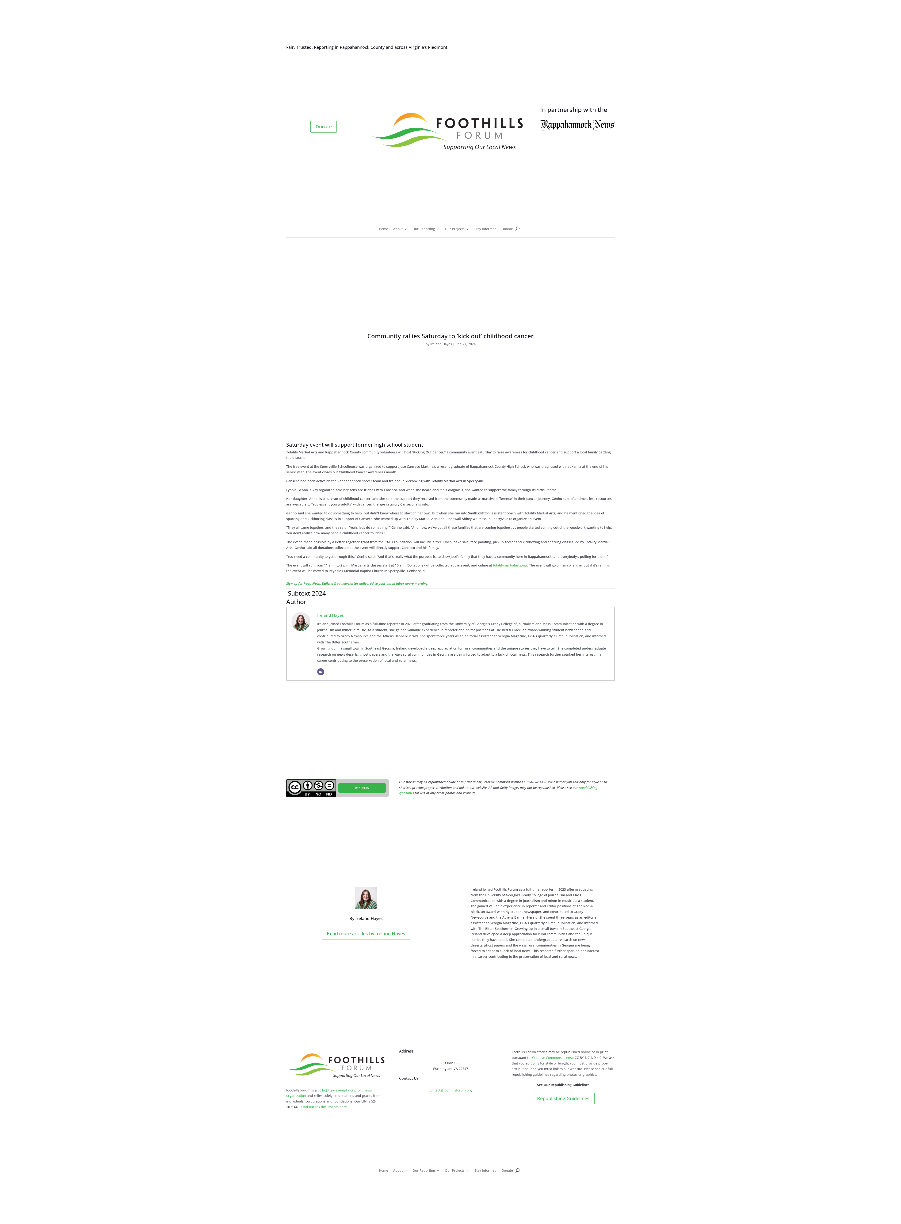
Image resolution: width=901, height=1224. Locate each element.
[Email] (320, 671)
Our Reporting (423, 229)
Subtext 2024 (306, 593)
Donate (324, 126)
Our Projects (455, 229)
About (398, 229)
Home (383, 229)
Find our (308, 1107)
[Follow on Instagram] (328, 110)
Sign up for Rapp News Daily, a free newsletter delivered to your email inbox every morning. (357, 583)
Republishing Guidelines (563, 1098)
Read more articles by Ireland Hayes (366, 933)
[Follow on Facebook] (319, 110)
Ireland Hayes (441, 344)
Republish (362, 788)
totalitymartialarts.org (510, 565)
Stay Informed (485, 229)
